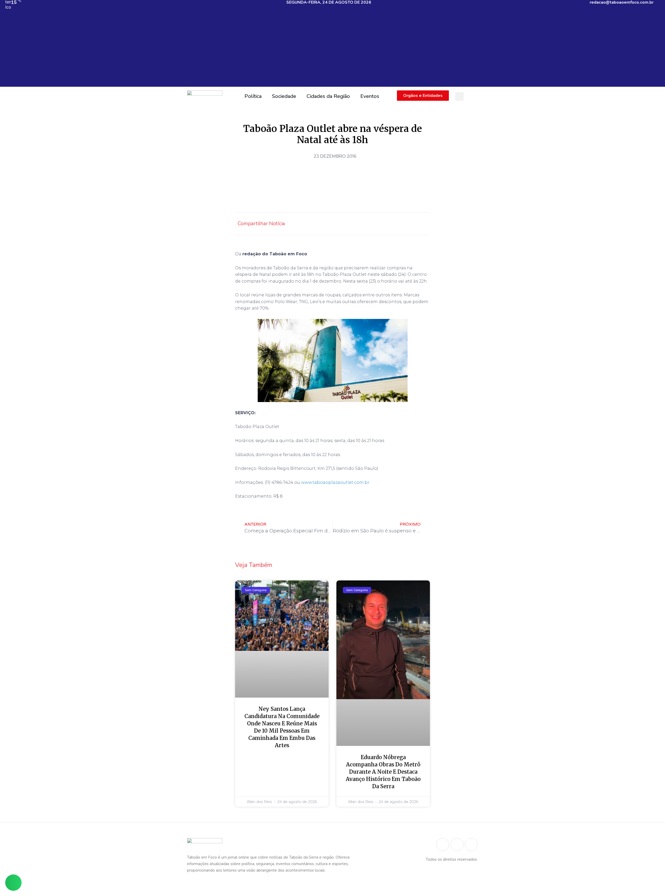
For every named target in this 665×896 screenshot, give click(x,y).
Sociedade (284, 96)
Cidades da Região (328, 96)
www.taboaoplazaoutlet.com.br (335, 482)
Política (253, 96)
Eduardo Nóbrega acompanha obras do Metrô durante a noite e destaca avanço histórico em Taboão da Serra (383, 772)
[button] (459, 96)
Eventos (369, 96)
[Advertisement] (332, 50)
